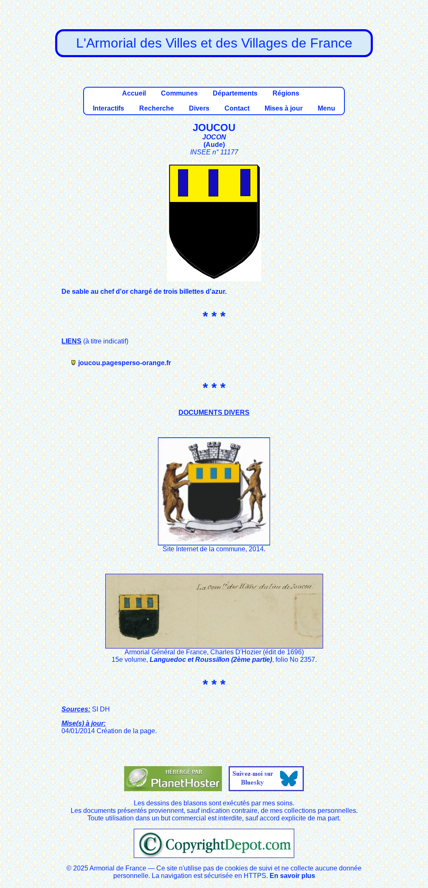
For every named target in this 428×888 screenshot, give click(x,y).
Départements (235, 93)
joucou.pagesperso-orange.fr (124, 362)
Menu (326, 108)
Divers (199, 108)
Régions (286, 93)
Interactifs (108, 108)
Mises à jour (284, 108)
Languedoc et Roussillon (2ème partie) (211, 659)
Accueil (134, 93)
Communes (179, 93)
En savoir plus (292, 875)
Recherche (156, 108)
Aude (214, 144)
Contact (237, 108)
